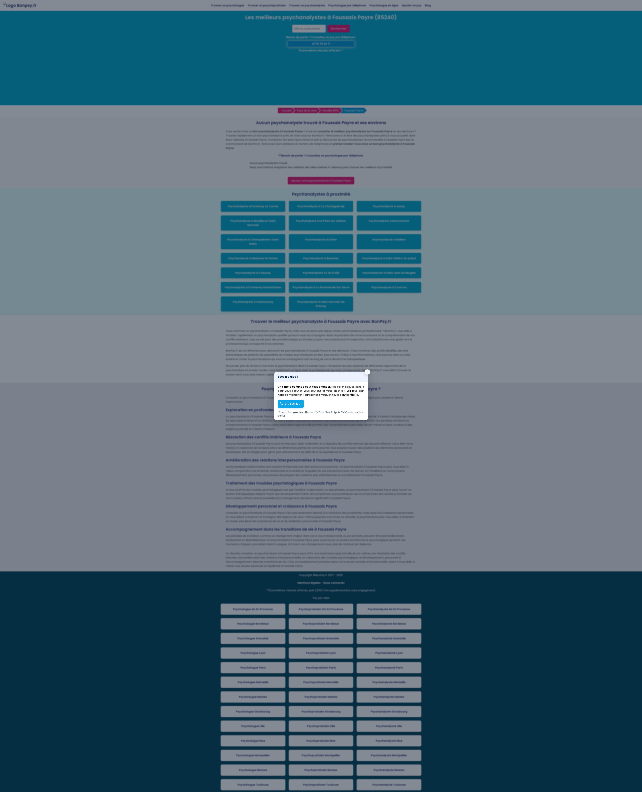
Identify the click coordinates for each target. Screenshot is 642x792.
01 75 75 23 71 (293, 404)
